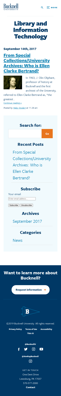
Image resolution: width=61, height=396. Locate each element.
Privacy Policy (15, 329)
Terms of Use (31, 329)
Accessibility (46, 329)
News (18, 240)
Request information (29, 290)
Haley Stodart (19, 107)
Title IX (30, 333)
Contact (30, 387)
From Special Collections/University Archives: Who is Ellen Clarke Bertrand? (27, 63)
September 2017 (27, 221)
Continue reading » (13, 102)
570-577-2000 (30, 383)
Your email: (14, 194)
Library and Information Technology (30, 30)
